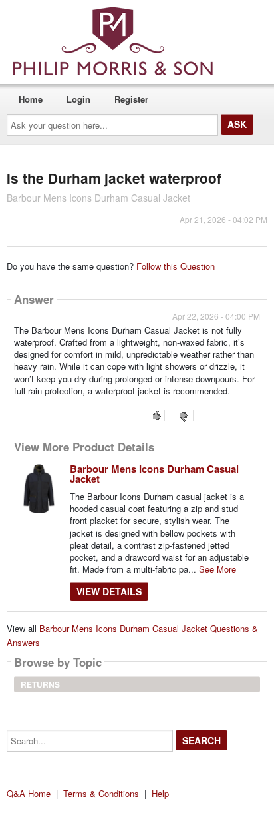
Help (160, 793)
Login (78, 99)
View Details (109, 591)
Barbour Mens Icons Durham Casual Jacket (154, 473)
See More (217, 569)
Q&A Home (29, 793)
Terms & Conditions (101, 793)
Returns (40, 684)
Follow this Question (175, 266)
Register (131, 99)
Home (31, 99)
